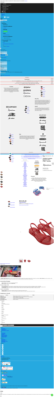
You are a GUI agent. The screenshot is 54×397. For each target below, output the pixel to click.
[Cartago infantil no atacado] (42, 115)
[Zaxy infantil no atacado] (43, 130)
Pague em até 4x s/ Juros (5, 6)
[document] (27, 2)
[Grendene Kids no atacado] (42, 118)
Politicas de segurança (4, 336)
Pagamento (3, 334)
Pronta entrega (4, 11)
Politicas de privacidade (4, 335)
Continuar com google (10, 43)
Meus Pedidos (3, 339)
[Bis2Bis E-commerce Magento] (4, 387)
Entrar (2, 15)
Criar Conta (3, 14)
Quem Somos (3, 328)
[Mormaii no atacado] (11, 116)
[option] (1, 172)
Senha (1, 54)
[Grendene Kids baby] (42, 140)
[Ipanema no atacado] (11, 111)
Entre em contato (2, 356)
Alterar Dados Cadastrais (5, 341)
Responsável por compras (3, 70)
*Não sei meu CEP (31, 203)
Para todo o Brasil (4, 12)
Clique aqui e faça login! (7, 75)
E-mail (1, 62)
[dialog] (27, 394)
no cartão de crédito (4, 7)
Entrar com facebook (5, 43)
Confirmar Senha (2, 67)
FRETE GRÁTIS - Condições (5, 330)
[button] (20, 232)
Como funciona (3, 333)
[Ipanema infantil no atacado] (42, 124)
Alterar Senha (3, 340)
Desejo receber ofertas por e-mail (5, 71)
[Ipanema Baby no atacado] (42, 143)
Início (43, 155)
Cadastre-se (8, 46)
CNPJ (1, 64)
